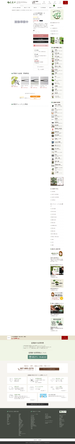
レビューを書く (35, 96)
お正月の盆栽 (53, 208)
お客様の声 (60, 426)
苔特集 (52, 25)
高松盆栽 (20, 435)
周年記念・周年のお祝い (55, 236)
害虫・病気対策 (20, 420)
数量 (34, 30)
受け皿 (19, 416)
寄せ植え (8, 421)
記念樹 (52, 239)
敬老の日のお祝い (33, 419)
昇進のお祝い (53, 222)
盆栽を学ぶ (35, 7)
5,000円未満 (53, 191)
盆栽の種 (8, 424)
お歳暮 (31, 428)
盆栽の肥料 (20, 423)
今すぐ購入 (40, 39)
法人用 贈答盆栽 (43, 7)
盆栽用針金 (20, 419)
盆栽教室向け (20, 431)
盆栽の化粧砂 (20, 422)
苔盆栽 (8, 419)
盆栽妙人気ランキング (54, 33)
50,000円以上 (46, 418)
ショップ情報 (60, 416)
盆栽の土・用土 (20, 421)
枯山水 (19, 430)
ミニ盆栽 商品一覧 (54, 28)
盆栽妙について (51, 7)
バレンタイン (32, 416)
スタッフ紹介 (60, 425)
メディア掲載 (60, 417)
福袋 (19, 434)
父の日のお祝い (53, 214)
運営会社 (60, 418)
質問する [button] (35, 98)
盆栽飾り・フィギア (21, 424)
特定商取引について (61, 419)
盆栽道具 (20, 418)
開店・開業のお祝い (54, 233)
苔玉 (7, 420)
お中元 (52, 242)
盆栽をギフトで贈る (27, 7)
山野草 (8, 418)
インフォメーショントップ (62, 414)
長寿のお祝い (53, 228)
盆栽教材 (20, 432)
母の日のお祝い (53, 211)
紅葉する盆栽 (8, 416)
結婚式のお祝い (53, 219)
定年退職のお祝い (54, 225)
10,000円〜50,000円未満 (55, 197)
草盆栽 (8, 417)
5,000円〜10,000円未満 (54, 194)
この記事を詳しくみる (54, 277)
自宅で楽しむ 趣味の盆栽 (16, 7)
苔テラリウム (8, 423)
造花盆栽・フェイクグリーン (22, 433)
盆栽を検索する (59, 7)
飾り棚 (19, 417)
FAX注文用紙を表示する (41, 41)
